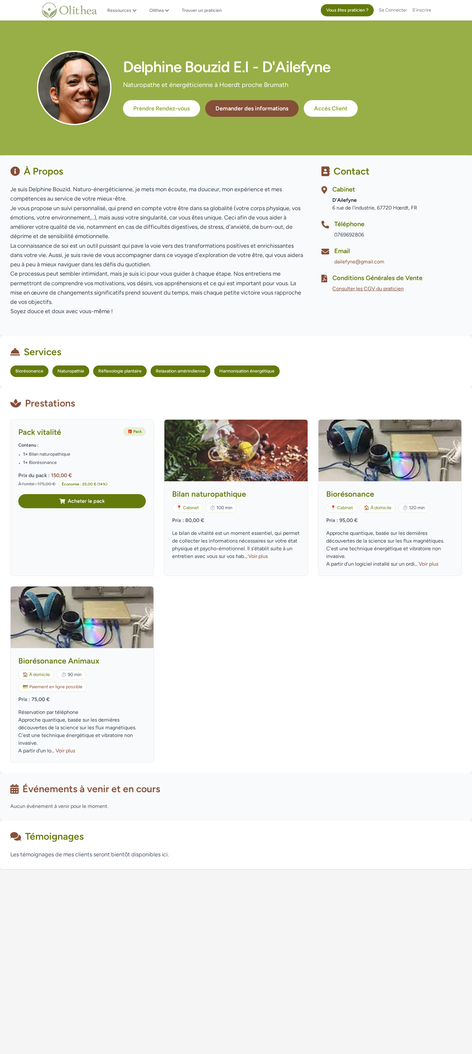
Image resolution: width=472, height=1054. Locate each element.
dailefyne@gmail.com (359, 262)
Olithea (156, 10)
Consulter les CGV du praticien (368, 289)
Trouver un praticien (202, 10)
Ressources (119, 10)
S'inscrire (421, 10)
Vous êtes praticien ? (347, 10)
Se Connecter (393, 10)
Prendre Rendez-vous (161, 108)
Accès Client (330, 108)
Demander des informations (251, 108)
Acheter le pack (86, 501)
